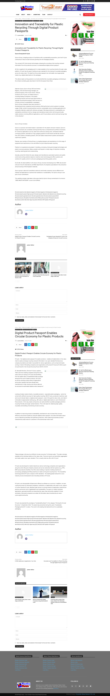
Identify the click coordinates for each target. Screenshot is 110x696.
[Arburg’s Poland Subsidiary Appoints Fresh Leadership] (41, 267)
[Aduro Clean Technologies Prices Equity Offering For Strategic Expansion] (74, 80)
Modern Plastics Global (49, 662)
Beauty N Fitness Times (77, 666)
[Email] (26, 214)
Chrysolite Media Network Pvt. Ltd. (85, 694)
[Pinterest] (32, 39)
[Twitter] (92, 1)
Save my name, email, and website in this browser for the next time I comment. (36, 316)
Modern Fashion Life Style (78, 668)
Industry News (36, 20)
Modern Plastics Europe (49, 666)
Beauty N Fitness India (77, 664)
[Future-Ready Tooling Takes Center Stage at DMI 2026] (59, 267)
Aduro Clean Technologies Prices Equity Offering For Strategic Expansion (85, 80)
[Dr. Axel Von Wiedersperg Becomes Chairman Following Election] (74, 63)
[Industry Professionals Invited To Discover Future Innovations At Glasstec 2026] (23, 267)
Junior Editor (21, 35)
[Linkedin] (84, 1)
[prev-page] (16, 281)
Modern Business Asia (21, 668)
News (20, 18)
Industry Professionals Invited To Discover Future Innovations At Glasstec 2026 (22, 276)
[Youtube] (88, 1)
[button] (80, 14)
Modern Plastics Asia (48, 664)
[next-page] (18, 281)
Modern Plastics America (49, 668)
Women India (74, 662)
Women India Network (76, 660)
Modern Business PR (20, 666)
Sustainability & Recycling (27, 20)
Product (41, 20)
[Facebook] (86, 1)
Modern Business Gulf (21, 664)
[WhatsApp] (36, 39)
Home (16, 18)
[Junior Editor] (16, 35)
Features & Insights (26, 18)
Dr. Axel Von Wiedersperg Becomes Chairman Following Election (86, 63)
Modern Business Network (22, 662)
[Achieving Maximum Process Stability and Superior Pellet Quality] (74, 55)
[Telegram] (94, 1)
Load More (18, 670)
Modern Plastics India (48, 660)
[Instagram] (90, 1)
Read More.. (56, 688)
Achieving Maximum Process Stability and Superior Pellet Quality (86, 55)
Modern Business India (21, 660)
